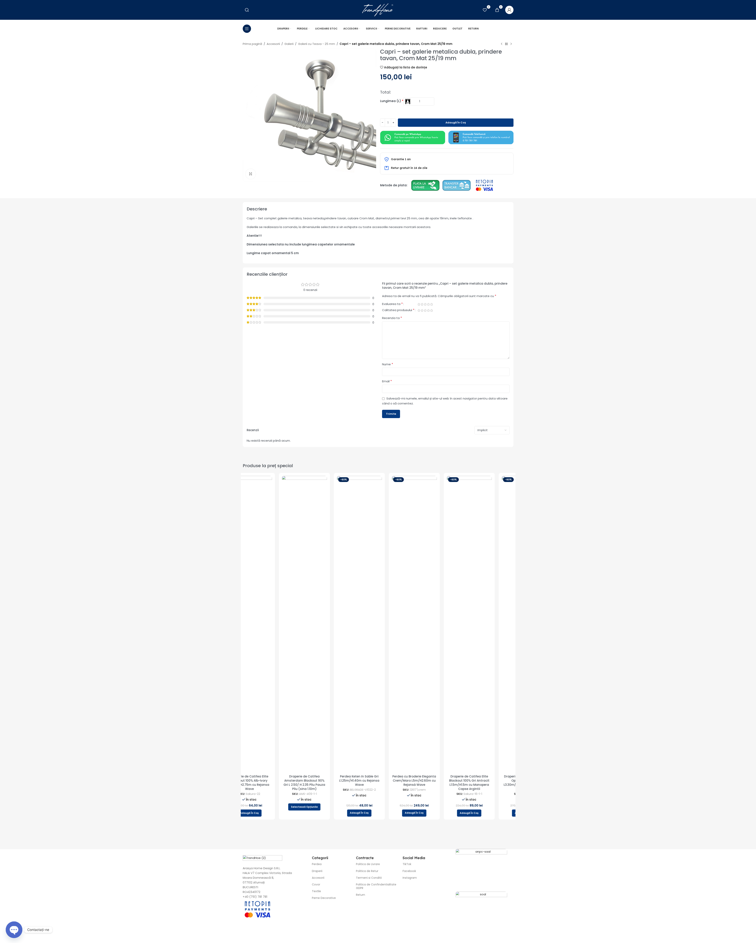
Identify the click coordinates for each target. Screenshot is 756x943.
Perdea (317, 864)
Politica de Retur (367, 871)
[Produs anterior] (501, 44)
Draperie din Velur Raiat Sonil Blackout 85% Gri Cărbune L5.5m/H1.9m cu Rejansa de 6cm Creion (488, 782)
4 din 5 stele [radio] (428, 304)
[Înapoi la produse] (506, 44)
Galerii (289, 44)
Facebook (409, 871)
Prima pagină (252, 44)
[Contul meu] (509, 10)
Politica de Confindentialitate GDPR (376, 886)
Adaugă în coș (455, 122)
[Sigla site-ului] (378, 10)
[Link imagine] (412, 137)
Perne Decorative (324, 898)
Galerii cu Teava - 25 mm (316, 44)
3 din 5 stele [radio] (425, 304)
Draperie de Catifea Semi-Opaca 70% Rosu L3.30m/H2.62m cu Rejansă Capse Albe (378, 782)
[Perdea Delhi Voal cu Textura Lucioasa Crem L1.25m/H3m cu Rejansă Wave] (433, 624)
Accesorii (273, 44)
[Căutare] (247, 10)
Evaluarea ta (392, 304)
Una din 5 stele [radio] (419, 304)
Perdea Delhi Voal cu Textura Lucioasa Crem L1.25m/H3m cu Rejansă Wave (433, 780)
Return (360, 895)
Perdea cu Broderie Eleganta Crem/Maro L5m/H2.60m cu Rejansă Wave (268, 780)
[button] (268, 813)
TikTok (407, 864)
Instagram (410, 878)
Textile (316, 891)
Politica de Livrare (368, 864)
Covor (316, 884)
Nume (387, 364)
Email (387, 381)
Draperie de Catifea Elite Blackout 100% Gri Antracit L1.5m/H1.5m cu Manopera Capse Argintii (323, 782)
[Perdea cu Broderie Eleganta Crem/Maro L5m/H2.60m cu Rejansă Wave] (268, 624)
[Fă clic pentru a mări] (251, 174)
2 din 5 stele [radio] (422, 304)
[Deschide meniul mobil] (247, 29)
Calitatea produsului (398, 310)
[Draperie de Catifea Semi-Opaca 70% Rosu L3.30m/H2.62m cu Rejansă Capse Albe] (378, 624)
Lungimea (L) (391, 101)
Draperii (317, 871)
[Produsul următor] (511, 44)
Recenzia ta (392, 318)
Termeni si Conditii (369, 878)
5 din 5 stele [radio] (431, 304)
